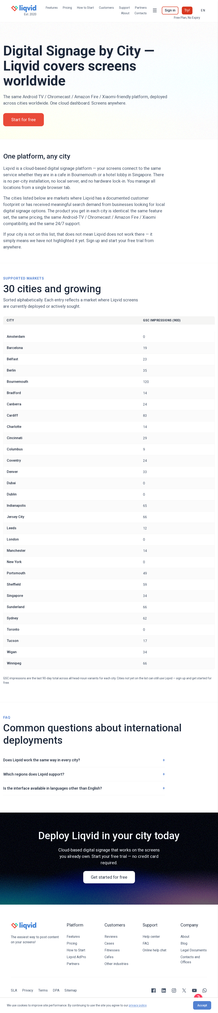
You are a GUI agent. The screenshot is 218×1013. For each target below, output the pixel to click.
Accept (202, 1005)
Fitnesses (112, 950)
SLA (14, 990)
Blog (184, 943)
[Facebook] (153, 990)
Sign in (170, 10)
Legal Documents (194, 950)
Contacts (141, 13)
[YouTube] (194, 990)
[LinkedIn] (163, 990)
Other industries (116, 964)
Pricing (67, 7)
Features (52, 7)
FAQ (146, 943)
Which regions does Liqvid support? (84, 774)
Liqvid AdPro (76, 957)
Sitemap (71, 990)
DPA (56, 990)
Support (124, 7)
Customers (106, 7)
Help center (151, 937)
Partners (141, 7)
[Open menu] (154, 10)
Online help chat (154, 950)
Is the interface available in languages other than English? (84, 788)
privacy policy (137, 1005)
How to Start (85, 7)
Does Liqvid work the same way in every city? (84, 760)
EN (203, 10)
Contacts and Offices (190, 959)
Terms (43, 990)
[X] (184, 990)
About (125, 13)
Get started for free (109, 877)
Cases (109, 943)
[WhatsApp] (204, 990)
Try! (187, 10)
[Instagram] (173, 990)
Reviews (111, 937)
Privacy (27, 990)
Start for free (23, 119)
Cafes (109, 957)
